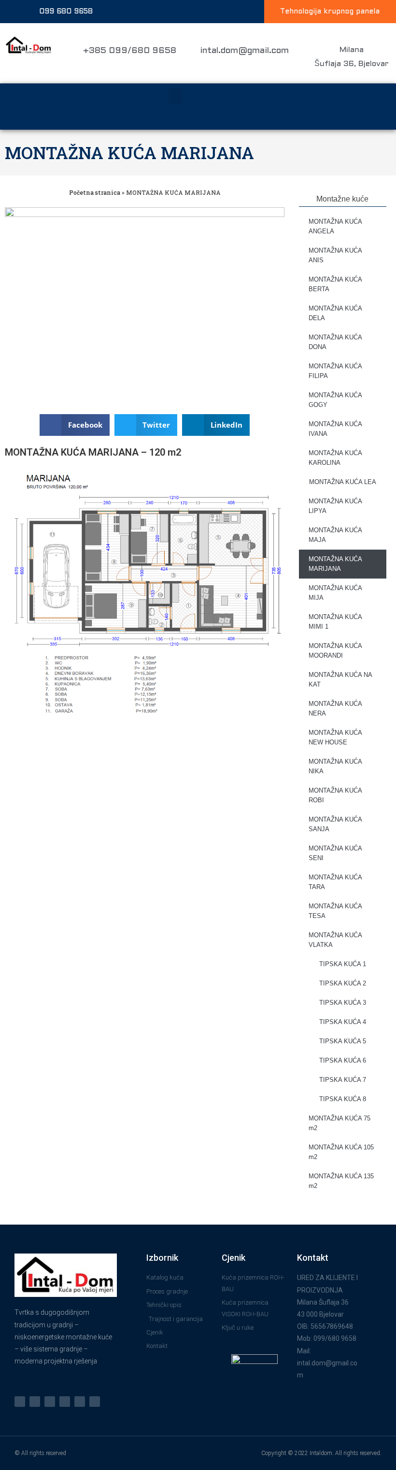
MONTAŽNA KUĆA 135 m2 (341, 1181)
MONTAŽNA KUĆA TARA (335, 882)
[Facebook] (373, 97)
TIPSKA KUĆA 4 (342, 1021)
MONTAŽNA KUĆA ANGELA (335, 226)
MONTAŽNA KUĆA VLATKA (335, 939)
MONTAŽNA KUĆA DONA (335, 342)
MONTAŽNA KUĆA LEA (342, 482)
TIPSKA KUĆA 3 (342, 1002)
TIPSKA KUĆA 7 (342, 1079)
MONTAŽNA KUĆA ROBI (335, 795)
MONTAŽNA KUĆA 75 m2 (339, 1123)
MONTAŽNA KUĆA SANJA (335, 824)
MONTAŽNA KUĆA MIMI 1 (335, 621)
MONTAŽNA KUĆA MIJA (335, 592)
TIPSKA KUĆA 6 (342, 1060)
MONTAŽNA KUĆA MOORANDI (335, 650)
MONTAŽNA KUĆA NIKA (335, 766)
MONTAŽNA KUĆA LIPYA (335, 506)
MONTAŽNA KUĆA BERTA (335, 284)
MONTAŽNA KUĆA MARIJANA (129, 152)
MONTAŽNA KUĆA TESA (335, 911)
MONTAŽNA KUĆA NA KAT (340, 679)
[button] (175, 96)
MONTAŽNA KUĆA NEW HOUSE (335, 737)
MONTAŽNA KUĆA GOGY (335, 399)
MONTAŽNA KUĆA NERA (335, 708)
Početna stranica (94, 192)
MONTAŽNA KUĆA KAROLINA (335, 457)
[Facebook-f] (34, 1401)
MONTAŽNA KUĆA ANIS (335, 255)
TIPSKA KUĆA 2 (342, 983)
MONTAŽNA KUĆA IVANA (335, 428)
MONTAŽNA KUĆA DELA (335, 313)
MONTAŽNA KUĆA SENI (335, 853)
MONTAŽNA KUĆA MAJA (335, 534)
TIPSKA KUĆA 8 (342, 1099)
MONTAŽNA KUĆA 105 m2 (341, 1152)
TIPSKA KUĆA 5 (342, 1041)
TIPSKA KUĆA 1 (342, 964)
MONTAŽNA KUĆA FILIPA (335, 371)
